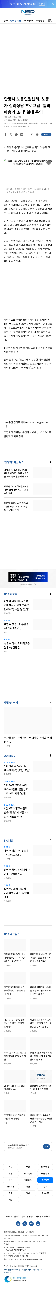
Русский (33, 1266)
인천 (11, 1173)
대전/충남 (45, 1173)
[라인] (21, 134)
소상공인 (40, 20)
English (13, 1266)
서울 (11, 1167)
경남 (28, 1193)
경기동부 (28, 1180)
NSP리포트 (28, 20)
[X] (11, 134)
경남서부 (45, 1193)
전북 (11, 1193)
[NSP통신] (28, 12)
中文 (27, 1266)
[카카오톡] (16, 134)
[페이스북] (5, 134)
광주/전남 (28, 1173)
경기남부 (45, 1180)
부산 (28, 1167)
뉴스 (6, 20)
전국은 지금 (15, 20)
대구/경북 (45, 1167)
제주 (11, 1199)
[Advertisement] (28, 292)
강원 (28, 1186)
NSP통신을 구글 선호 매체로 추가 (23, 4)
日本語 (21, 1266)
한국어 (6, 1266)
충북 (45, 1186)
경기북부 (10, 1186)
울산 (11, 1180)
